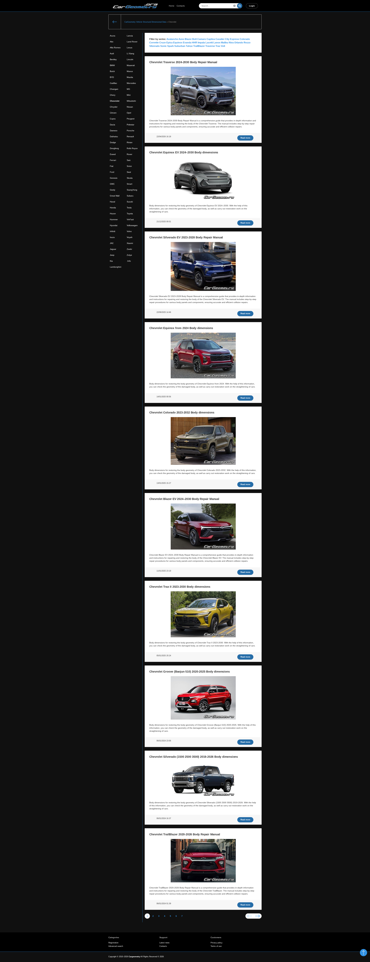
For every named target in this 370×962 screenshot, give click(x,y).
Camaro (201, 39)
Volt (223, 46)
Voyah (129, 237)
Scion (129, 166)
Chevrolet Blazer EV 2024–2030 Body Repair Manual (184, 499)
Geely (112, 190)
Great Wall (114, 196)
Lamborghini (115, 267)
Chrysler (114, 107)
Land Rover (132, 41)
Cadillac (113, 83)
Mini (129, 95)
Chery (112, 95)
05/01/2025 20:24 (164, 656)
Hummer (114, 219)
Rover (129, 154)
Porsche (130, 130)
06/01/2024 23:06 (164, 741)
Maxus (130, 71)
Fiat (111, 166)
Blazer (188, 39)
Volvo (129, 231)
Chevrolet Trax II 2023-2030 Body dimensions (179, 586)
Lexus (129, 47)
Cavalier (219, 39)
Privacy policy (216, 943)
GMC (112, 184)
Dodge (113, 142)
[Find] (239, 5)
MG (128, 89)
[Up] (363, 952)
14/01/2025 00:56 (164, 397)
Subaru (130, 196)
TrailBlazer (199, 46)
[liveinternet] (255, 957)
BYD (112, 77)
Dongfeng (114, 148)
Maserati (131, 65)
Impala (201, 42)
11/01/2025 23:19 (164, 571)
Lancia (130, 36)
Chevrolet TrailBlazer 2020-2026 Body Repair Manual (184, 834)
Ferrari (113, 160)
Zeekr (129, 249)
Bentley (113, 59)
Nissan (130, 107)
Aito (111, 41)
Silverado (154, 46)
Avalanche (172, 39)
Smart (129, 184)
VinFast (130, 219)
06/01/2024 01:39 (164, 904)
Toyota (130, 213)
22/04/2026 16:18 (164, 137)
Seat (129, 172)
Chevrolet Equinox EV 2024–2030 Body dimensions (183, 152)
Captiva (211, 39)
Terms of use (216, 946)
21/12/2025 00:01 (164, 222)
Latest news (164, 943)
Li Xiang (130, 53)
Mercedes (131, 83)
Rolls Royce (132, 148)
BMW (112, 65)
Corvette (154, 42)
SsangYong (132, 190)
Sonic (163, 46)
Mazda (130, 77)
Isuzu (112, 237)
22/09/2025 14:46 (164, 312)
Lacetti (209, 42)
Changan (114, 89)
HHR (194, 42)
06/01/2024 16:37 (164, 818)
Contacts (181, 6)
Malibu (224, 42)
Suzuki (130, 202)
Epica (169, 42)
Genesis (113, 178)
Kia (111, 261)
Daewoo (113, 130)
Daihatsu (114, 136)
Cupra (112, 119)
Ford (112, 172)
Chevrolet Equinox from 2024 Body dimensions (181, 328)
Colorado (245, 39)
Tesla (129, 207)
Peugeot (130, 119)
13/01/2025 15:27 (164, 483)
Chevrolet (114, 101)
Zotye (129, 255)
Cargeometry (134, 957)
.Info (129, 261)
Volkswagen (132, 225)
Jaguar (113, 249)
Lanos (216, 42)
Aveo (181, 39)
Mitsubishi (131, 101)
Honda (113, 207)
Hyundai (113, 225)
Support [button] (163, 937)
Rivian (129, 142)
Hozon (113, 213)
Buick (112, 71)
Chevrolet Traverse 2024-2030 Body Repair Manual (183, 62)
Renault (130, 136)
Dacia (112, 124)
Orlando (238, 42)
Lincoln (130, 59)
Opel (129, 113)
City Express (232, 39)
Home (171, 6)
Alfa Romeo (115, 47)
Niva (231, 42)
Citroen (113, 113)
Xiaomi (130, 243)
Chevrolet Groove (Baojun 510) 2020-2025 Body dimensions (189, 671)
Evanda (187, 42)
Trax (217, 46)
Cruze (162, 42)
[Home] (115, 22)
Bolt (194, 39)
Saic (129, 160)
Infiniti (112, 231)
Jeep (112, 255)
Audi (112, 53)
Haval (112, 202)
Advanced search (115, 946)
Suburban (179, 46)
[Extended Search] (234, 5)
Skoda (130, 178)
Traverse (210, 46)
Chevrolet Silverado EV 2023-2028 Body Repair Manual (186, 237)
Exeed (113, 154)
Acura (112, 36)
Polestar (130, 124)
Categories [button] (113, 937)
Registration (113, 943)
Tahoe (189, 46)
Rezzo (247, 42)
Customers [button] (216, 937)
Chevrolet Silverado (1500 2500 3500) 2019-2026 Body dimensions (193, 756)
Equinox (177, 42)
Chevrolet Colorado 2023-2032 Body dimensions (181, 412)
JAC (112, 243)
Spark (170, 46)
